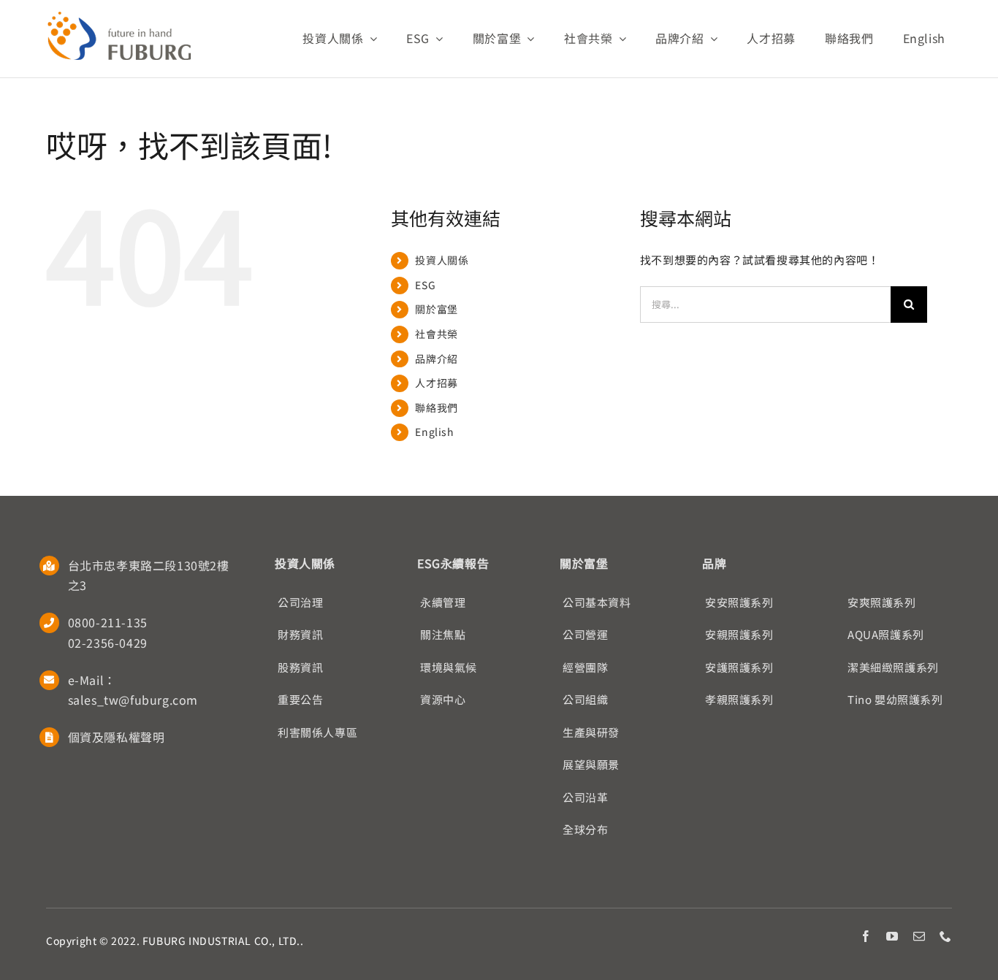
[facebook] (866, 936)
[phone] (946, 936)
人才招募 (436, 382)
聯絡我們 (436, 407)
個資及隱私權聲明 (116, 737)
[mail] (919, 936)
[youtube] (892, 936)
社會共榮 (436, 333)
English (434, 431)
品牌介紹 (436, 358)
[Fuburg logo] (119, 16)
